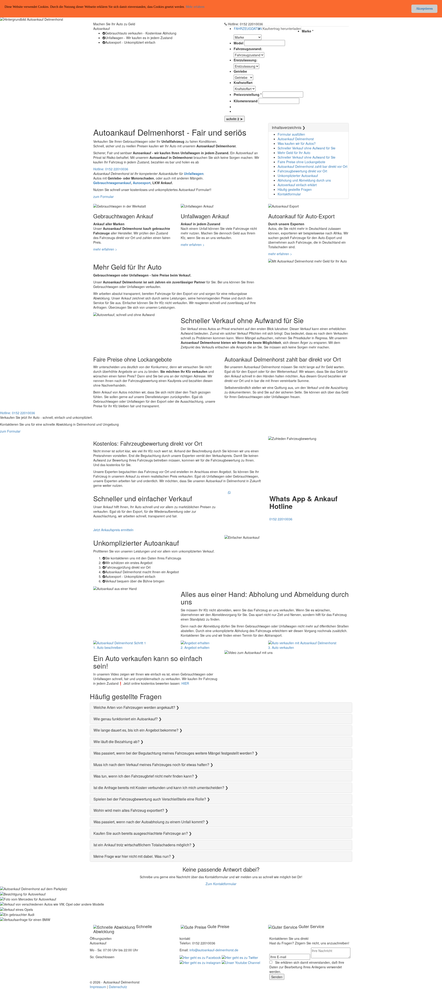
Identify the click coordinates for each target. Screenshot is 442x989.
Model (238, 43)
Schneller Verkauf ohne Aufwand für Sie (306, 148)
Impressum (98, 986)
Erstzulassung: (245, 60)
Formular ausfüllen (291, 134)
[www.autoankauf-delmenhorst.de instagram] (200, 962)
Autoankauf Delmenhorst (296, 139)
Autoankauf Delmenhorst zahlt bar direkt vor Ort (312, 166)
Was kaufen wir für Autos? (297, 143)
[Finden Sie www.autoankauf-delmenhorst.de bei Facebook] (200, 957)
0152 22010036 (280, 519)
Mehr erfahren (195, 7)
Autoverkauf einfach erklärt (297, 184)
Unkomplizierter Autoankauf (298, 175)
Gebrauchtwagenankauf (112, 182)
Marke (307, 31)
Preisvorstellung (248, 94)
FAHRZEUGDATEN (248, 28)
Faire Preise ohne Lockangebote (301, 162)
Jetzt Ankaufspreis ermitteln (113, 529)
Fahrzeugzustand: (248, 48)
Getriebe (240, 71)
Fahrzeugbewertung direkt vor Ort (302, 171)
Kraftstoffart (243, 82)
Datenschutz (118, 986)
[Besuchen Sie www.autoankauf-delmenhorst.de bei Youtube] (241, 962)
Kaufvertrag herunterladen (282, 28)
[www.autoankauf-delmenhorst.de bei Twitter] (240, 957)
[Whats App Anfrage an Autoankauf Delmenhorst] (230, 492)
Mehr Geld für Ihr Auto (294, 152)
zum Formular (103, 196)
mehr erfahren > (105, 249)
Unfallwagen (194, 173)
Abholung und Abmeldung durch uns (304, 180)
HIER (185, 683)
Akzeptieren (424, 8)
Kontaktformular (289, 194)
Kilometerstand (246, 101)
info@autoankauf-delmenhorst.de (213, 950)
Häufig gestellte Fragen (295, 189)
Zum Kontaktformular (221, 883)
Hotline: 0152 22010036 (110, 169)
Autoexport (142, 182)
